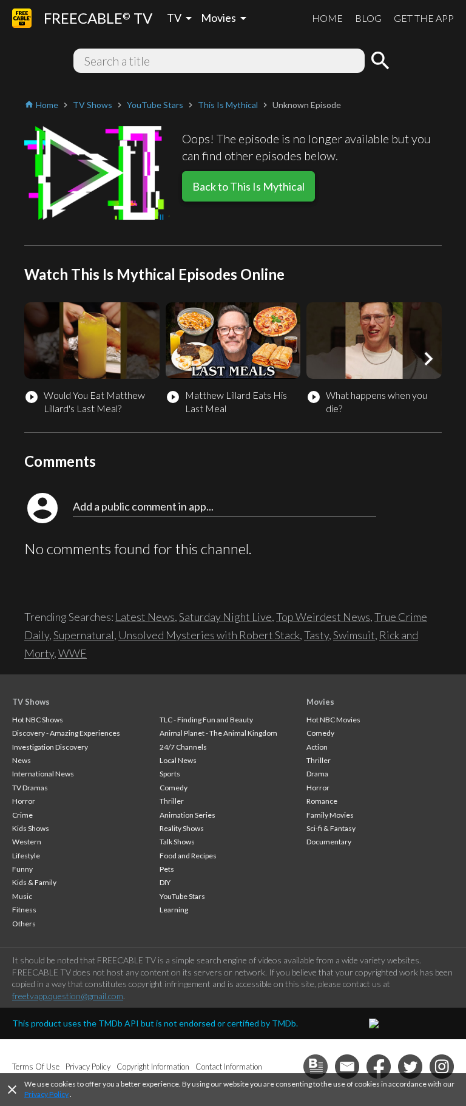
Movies (320, 702)
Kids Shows (30, 828)
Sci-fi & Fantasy (331, 828)
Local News (178, 760)
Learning (174, 909)
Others (24, 923)
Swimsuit (354, 635)
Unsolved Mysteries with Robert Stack (209, 635)
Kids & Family (34, 882)
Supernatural (83, 635)
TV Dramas (30, 787)
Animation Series (187, 814)
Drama (317, 773)
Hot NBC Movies (333, 719)
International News (43, 773)
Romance (321, 801)
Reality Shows (182, 828)
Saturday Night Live (225, 616)
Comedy (173, 787)
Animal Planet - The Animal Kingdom (218, 733)
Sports (170, 773)
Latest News (145, 616)
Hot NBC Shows (37, 719)
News (21, 760)
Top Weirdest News (323, 616)
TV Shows (31, 702)
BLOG (368, 18)
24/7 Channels (183, 746)
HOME (327, 18)
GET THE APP (424, 18)
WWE (72, 653)
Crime (22, 814)
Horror (23, 801)
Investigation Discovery (50, 746)
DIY (165, 882)
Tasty (316, 635)
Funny (22, 869)
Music (22, 896)
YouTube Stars (182, 896)
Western (26, 841)
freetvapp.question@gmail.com (67, 996)
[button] (428, 358)
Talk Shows (177, 841)
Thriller (172, 801)
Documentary (328, 841)
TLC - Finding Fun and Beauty (206, 719)
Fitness (24, 909)
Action (317, 746)
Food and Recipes (188, 855)
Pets (167, 869)
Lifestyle (26, 855)
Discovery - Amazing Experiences (66, 733)
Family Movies (330, 814)
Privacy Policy (46, 1094)
